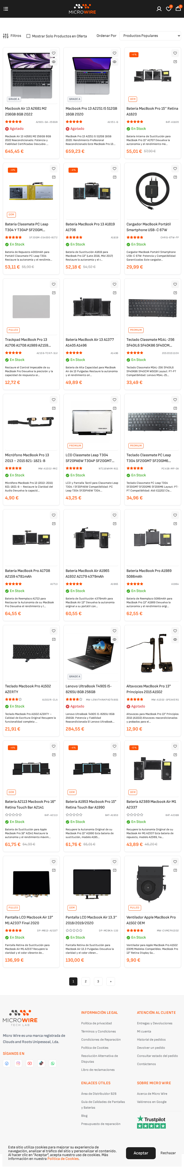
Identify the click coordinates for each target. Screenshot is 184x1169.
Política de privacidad (96, 1023)
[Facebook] (7, 1063)
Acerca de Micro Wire (152, 1094)
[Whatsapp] (53, 1063)
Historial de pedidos (151, 1040)
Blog (84, 1116)
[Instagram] (18, 1063)
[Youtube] (30, 1063)
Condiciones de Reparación (101, 1040)
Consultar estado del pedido (157, 1056)
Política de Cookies (95, 1048)
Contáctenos (146, 1064)
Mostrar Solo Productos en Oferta (59, 36)
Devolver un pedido (151, 1048)
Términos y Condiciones (98, 1031)
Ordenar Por (106, 36)
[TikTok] (41, 1063)
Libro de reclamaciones (98, 1070)
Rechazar (168, 1153)
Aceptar (141, 1153)
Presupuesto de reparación (101, 1124)
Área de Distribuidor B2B (98, 1094)
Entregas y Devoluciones (154, 1023)
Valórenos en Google (152, 1102)
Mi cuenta (144, 1031)
